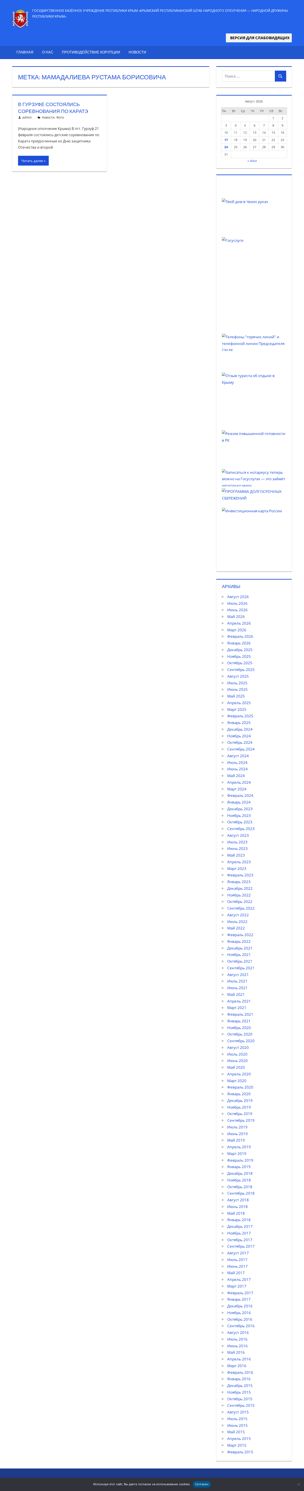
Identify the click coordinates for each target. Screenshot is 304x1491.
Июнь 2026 (237, 609)
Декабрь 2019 (240, 1100)
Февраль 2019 (240, 1160)
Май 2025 (236, 696)
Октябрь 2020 (239, 1034)
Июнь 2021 (237, 987)
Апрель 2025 (239, 702)
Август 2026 (238, 596)
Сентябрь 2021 (241, 967)
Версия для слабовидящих (259, 37)
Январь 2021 (239, 1020)
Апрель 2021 (239, 1001)
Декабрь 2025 (240, 649)
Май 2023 (236, 855)
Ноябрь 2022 (239, 895)
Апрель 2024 (239, 782)
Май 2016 (236, 1352)
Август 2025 (238, 676)
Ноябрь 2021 (239, 954)
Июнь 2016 (237, 1345)
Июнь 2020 (237, 1060)
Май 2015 (236, 1431)
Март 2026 (236, 629)
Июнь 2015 (237, 1425)
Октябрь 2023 (239, 821)
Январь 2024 (239, 802)
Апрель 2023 (239, 861)
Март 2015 (236, 1445)
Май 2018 (236, 1213)
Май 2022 (236, 928)
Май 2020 (236, 1067)
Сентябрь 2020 (241, 1040)
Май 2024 (236, 775)
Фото (60, 117)
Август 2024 (238, 755)
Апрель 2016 (239, 1359)
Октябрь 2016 (239, 1319)
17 (226, 140)
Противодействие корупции (91, 52)
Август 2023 (238, 835)
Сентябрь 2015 (241, 1405)
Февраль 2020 (240, 1087)
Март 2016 (236, 1365)
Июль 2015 (237, 1418)
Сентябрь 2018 (241, 1193)
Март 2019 (236, 1153)
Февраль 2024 (240, 795)
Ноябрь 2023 (239, 815)
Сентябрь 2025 (241, 669)
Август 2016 (238, 1332)
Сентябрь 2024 (241, 749)
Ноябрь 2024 (239, 735)
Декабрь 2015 (240, 1385)
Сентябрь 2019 (241, 1120)
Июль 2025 (237, 682)
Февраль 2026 (240, 636)
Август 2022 (238, 914)
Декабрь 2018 (240, 1173)
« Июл (252, 161)
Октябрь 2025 (239, 662)
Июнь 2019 (237, 1133)
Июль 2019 (237, 1127)
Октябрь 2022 (239, 901)
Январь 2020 (239, 1093)
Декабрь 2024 (240, 729)
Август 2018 (238, 1199)
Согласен (202, 1484)
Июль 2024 (237, 762)
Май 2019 (236, 1140)
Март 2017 (236, 1286)
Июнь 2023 (237, 848)
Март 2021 (236, 1007)
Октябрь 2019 (239, 1113)
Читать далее (32, 160)
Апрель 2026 (239, 623)
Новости (137, 52)
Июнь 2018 (237, 1206)
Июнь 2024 (237, 768)
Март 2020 (236, 1080)
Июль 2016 (237, 1339)
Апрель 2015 (239, 1438)
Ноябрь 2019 (239, 1107)
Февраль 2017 (240, 1292)
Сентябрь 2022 (241, 908)
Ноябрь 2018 (239, 1180)
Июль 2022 (237, 921)
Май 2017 (236, 1272)
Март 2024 (236, 789)
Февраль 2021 (240, 1014)
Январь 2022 (239, 941)
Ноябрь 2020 (239, 1027)
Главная (24, 52)
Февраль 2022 (240, 934)
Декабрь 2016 (240, 1305)
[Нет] (298, 1484)
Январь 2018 (239, 1219)
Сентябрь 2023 (241, 828)
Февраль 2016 (240, 1372)
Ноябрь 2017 (239, 1233)
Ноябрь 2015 (239, 1392)
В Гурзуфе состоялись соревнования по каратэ (53, 107)
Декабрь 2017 (240, 1226)
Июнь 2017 (237, 1266)
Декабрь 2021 (240, 948)
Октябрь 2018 (239, 1186)
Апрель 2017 (239, 1279)
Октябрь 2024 (239, 742)
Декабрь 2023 (240, 808)
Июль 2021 (237, 981)
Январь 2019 (239, 1166)
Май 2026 (236, 616)
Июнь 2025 (237, 689)
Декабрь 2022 (240, 888)
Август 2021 (238, 974)
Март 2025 (236, 709)
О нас (47, 52)
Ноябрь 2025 (239, 656)
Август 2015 (238, 1412)
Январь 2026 (239, 643)
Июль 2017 (237, 1259)
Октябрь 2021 (239, 961)
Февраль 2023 (240, 875)
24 (226, 147)
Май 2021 (236, 994)
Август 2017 (238, 1252)
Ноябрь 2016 (239, 1312)
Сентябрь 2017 (241, 1246)
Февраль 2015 (240, 1451)
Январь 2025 (239, 722)
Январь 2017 (239, 1299)
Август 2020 (238, 1047)
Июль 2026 (237, 603)
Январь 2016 (239, 1378)
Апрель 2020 (239, 1074)
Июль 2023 (237, 842)
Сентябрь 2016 (241, 1325)
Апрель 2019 (239, 1146)
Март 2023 (236, 868)
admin (27, 117)
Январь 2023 (239, 881)
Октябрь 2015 (239, 1398)
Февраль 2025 (240, 715)
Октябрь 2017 (239, 1239)
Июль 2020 (237, 1054)
